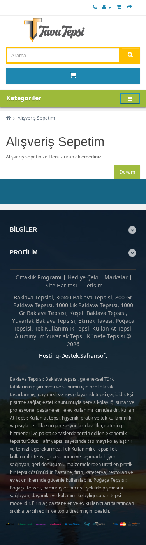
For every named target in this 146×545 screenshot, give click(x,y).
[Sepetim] (118, 6)
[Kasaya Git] (129, 6)
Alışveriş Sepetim (36, 118)
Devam (127, 172)
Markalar (116, 277)
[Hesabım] (106, 6)
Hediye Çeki (83, 277)
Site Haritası (61, 285)
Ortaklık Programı (39, 277)
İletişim (93, 285)
